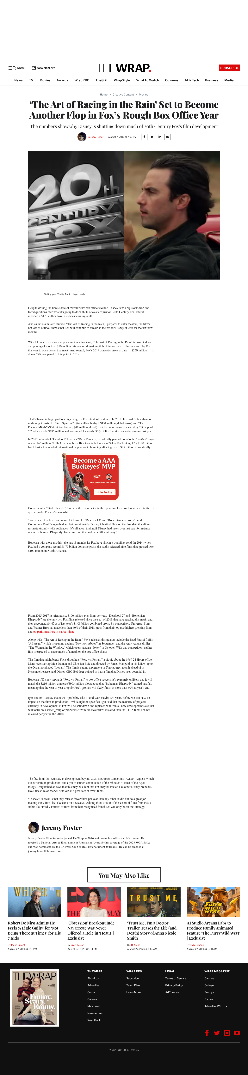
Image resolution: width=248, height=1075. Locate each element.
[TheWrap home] (124, 68)
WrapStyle (122, 80)
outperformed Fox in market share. (54, 631)
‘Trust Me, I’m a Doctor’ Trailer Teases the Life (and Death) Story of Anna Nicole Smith (152, 930)
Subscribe (229, 68)
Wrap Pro (134, 971)
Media (229, 80)
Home (104, 94)
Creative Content (123, 94)
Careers (92, 999)
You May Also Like (124, 875)
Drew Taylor (77, 944)
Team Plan (133, 985)
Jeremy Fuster (95, 136)
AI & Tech (192, 80)
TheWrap (94, 971)
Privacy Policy (174, 985)
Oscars (208, 999)
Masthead (93, 1006)
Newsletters (46, 68)
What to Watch (147, 80)
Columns (171, 80)
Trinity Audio (64, 294)
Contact (92, 992)
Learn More (133, 992)
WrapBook (94, 1020)
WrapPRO (81, 80)
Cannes (209, 978)
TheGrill (102, 80)
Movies (45, 80)
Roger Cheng (197, 944)
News (18, 80)
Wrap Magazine (217, 971)
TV (31, 80)
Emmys (209, 992)
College (209, 985)
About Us (93, 978)
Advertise (93, 985)
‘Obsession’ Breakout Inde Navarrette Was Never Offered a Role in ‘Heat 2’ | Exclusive (91, 930)
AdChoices (172, 992)
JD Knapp (135, 944)
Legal (170, 971)
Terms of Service (175, 978)
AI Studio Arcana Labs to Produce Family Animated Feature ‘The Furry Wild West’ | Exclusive (213, 930)
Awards (62, 80)
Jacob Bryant (18, 944)
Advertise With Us (215, 1006)
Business (211, 80)
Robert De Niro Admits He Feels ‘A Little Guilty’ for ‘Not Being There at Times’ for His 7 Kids (34, 930)
